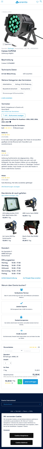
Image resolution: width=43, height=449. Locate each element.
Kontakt (18, 411)
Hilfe (31, 411)
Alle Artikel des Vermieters (10, 111)
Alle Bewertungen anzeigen (11, 186)
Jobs (11, 411)
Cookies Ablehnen (22, 442)
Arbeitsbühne (7, 84)
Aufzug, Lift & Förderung (23, 84)
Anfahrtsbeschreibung (9, 278)
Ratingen (11, 48)
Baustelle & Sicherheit (10, 89)
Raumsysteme (25, 89)
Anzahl (6, 359)
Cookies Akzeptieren (21, 435)
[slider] (8, 128)
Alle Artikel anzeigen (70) (10, 195)
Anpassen (7, 430)
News (25, 411)
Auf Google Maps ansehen (32, 278)
